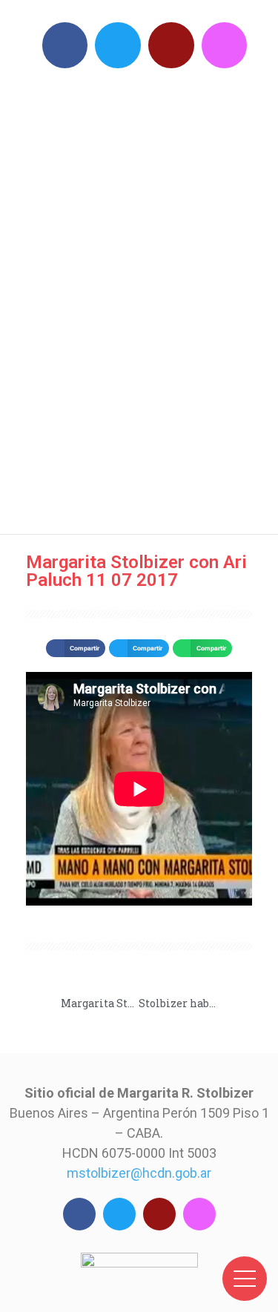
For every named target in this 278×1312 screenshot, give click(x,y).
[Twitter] (118, 45)
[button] (75, 648)
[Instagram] (225, 45)
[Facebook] (65, 45)
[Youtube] (171, 45)
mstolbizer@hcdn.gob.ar (139, 1173)
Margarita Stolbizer (146, 297)
